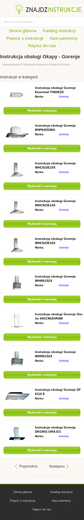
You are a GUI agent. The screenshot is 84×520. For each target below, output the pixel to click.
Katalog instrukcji (59, 30)
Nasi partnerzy (64, 38)
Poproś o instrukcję (24, 38)
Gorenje (64, 96)
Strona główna (23, 30)
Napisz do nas (42, 45)
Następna (57, 466)
